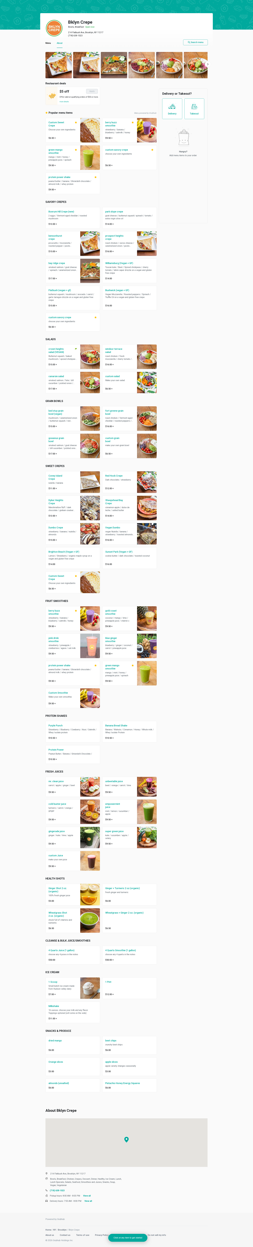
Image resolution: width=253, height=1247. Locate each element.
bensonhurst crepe (55, 237)
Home (48, 1230)
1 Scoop (52, 981)
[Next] (208, 64)
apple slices (111, 1061)
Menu (48, 43)
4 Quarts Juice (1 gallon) (61, 950)
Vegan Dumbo (112, 527)
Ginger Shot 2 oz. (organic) (57, 890)
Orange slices (55, 1061)
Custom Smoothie (58, 692)
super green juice (114, 831)
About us (50, 1235)
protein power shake (59, 177)
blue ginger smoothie (111, 640)
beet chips (110, 1040)
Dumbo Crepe (55, 527)
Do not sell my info (157, 1235)
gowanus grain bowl (56, 440)
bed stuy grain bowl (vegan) (56, 412)
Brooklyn (62, 1230)
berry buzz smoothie (111, 124)
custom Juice (55, 855)
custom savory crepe (116, 149)
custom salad (112, 376)
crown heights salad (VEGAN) (56, 350)
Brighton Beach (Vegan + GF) (63, 551)
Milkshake (53, 1006)
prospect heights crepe (114, 237)
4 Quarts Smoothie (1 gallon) (120, 950)
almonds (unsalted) (58, 1083)
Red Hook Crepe (114, 475)
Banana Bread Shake (116, 725)
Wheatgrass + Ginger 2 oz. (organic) (124, 912)
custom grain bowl (112, 440)
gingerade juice (56, 831)
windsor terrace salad (113, 350)
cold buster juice (57, 804)
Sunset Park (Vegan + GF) (118, 551)
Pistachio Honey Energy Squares (122, 1083)
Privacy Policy (102, 1235)
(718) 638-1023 (75, 35)
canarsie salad (56, 376)
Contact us (65, 1235)
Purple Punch (55, 725)
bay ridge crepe (56, 263)
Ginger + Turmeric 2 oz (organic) (122, 888)
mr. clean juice (56, 781)
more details (64, 102)
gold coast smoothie (111, 612)
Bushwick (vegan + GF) (117, 290)
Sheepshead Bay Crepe (114, 502)
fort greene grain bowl (114, 412)
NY (54, 1230)
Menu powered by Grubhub (145, 113)
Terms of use (83, 1235)
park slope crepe (114, 211)
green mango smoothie (55, 151)
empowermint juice (112, 805)
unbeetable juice (114, 781)
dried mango (55, 1040)
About (59, 43)
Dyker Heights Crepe (55, 502)
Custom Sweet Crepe (56, 124)
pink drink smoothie (53, 640)
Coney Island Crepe (55, 477)
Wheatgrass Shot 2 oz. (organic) (57, 914)
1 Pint (108, 981)
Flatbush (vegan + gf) (59, 290)
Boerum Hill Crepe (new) (61, 211)
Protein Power (56, 749)
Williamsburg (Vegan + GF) (119, 263)
